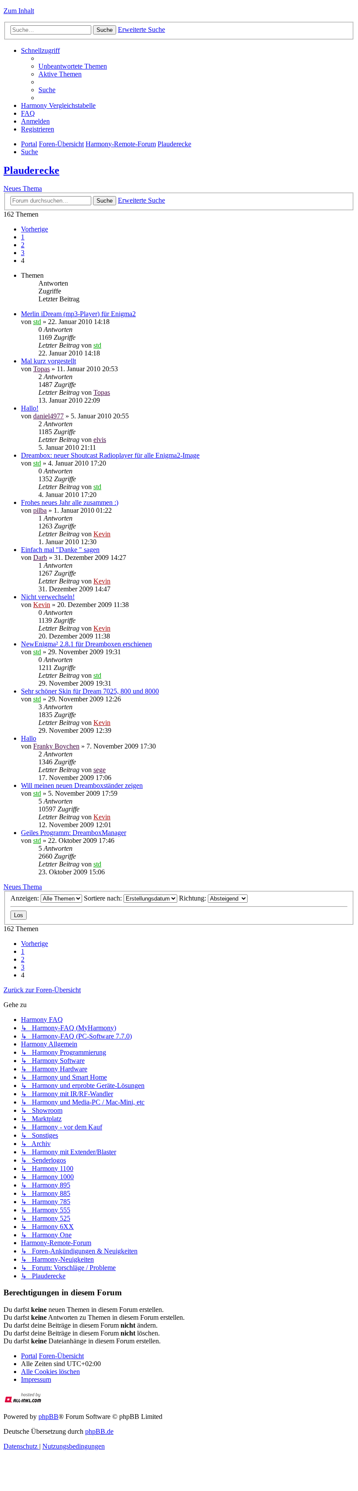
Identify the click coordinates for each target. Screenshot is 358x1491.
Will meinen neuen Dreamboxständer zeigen (82, 785)
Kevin (101, 534)
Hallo (28, 738)
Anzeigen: (25, 898)
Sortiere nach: (104, 898)
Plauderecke (31, 170)
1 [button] (22, 237)
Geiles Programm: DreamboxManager (73, 832)
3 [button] (22, 252)
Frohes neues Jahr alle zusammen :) (69, 502)
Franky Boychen (56, 746)
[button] (34, 229)
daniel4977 (48, 416)
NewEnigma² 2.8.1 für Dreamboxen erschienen (86, 644)
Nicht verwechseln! (48, 597)
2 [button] (22, 244)
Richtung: (193, 898)
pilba (40, 510)
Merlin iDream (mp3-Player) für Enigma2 (78, 314)
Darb (40, 557)
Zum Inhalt (18, 10)
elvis (99, 439)
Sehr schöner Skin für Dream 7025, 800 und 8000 (90, 691)
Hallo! (29, 408)
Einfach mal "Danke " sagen (60, 549)
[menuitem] (72, 66)
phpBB (48, 1416)
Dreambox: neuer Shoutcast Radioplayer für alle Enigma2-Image (110, 455)
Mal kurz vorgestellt (48, 361)
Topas (41, 369)
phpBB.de (99, 1431)
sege (99, 769)
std (37, 321)
